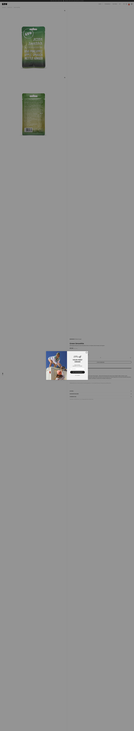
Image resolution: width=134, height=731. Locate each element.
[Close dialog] (87, 352)
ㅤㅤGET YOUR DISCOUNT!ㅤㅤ (77, 372)
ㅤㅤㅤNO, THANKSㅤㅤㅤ (77, 375)
